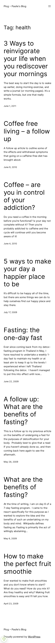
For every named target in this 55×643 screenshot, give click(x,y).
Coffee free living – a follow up (27, 131)
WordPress (34, 636)
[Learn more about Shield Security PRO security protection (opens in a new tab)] (4, 639)
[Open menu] (49, 6)
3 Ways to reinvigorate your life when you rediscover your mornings (26, 59)
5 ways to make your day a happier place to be (27, 272)
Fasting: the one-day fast (23, 333)
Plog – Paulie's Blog (15, 6)
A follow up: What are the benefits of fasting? (23, 410)
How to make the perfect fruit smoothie (27, 563)
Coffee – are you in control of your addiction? (24, 196)
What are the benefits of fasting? (23, 487)
